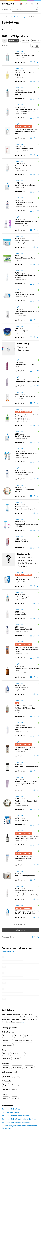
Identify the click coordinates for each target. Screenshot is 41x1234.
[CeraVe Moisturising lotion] (20, 912)
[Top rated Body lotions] (20, 348)
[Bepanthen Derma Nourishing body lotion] (20, 525)
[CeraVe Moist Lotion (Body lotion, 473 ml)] (20, 579)
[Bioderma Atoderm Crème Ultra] (20, 131)
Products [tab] (5, 30)
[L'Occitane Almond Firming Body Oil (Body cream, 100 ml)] (20, 75)
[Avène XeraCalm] (20, 614)
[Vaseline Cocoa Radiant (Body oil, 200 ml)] (20, 749)
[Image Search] (36, 9)
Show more (20, 930)
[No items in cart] (37, 4)
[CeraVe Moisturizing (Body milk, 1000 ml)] (20, 437)
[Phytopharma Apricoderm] (20, 875)
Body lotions (19, 51)
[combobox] (4, 40)
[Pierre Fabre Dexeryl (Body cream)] (20, 858)
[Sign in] (26, 4)
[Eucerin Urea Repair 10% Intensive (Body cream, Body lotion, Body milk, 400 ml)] (20, 204)
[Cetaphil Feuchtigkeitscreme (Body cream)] (20, 259)
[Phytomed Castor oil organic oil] (20, 766)
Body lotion (25, 40)
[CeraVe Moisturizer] (20, 820)
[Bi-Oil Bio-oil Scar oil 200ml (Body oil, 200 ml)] (20, 398)
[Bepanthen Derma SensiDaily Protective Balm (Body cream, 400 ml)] (20, 223)
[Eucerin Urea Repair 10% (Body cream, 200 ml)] (20, 473)
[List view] (37, 45)
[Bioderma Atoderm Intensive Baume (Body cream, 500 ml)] (20, 168)
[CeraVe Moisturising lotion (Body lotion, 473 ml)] (20, 186)
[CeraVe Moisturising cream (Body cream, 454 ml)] (20, 295)
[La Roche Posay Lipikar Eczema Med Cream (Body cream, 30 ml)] (20, 313)
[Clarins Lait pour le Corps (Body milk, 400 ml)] (20, 57)
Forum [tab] (13, 30)
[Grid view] (32, 45)
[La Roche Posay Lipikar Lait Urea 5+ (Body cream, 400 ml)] (20, 729)
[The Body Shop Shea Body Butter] (20, 491)
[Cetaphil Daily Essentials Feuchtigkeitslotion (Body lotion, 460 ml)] (20, 418)
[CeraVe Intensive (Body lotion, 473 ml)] (20, 689)
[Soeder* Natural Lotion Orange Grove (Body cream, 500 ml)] (20, 670)
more (23, 1022)
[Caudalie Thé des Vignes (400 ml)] (20, 365)
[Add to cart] (37, 62)
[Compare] (31, 62)
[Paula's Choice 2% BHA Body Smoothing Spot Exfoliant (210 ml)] (20, 784)
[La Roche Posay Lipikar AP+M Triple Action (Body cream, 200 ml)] (20, 455)
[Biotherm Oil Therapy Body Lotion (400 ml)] (20, 709)
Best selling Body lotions (11, 1109)
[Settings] (20, 4)
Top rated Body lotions (10, 1112)
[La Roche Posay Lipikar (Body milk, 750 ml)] (20, 598)
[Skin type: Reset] (17, 40)
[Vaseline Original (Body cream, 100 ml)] (20, 332)
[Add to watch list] (34, 62)
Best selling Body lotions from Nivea (15, 1116)
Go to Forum (6, 952)
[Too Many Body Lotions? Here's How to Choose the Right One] (20, 560)
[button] (38, 51)
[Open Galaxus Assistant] (31, 4)
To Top (36, 937)
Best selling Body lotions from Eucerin (16, 1122)
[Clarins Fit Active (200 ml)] (20, 542)
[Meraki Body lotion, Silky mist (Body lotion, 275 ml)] (20, 838)
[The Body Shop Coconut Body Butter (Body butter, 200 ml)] (20, 803)
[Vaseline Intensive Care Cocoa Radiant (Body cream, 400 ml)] (20, 650)
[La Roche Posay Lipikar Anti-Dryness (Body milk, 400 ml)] (20, 277)
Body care (25, 17)
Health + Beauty (13, 17)
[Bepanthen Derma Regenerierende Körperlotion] (20, 508)
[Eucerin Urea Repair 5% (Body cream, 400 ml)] (20, 630)
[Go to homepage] (8, 4)
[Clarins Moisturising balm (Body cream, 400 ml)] (20, 150)
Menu (6, 9)
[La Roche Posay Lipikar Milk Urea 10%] (20, 93)
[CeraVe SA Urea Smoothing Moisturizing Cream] (20, 242)
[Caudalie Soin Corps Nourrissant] (20, 381)
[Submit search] (13, 9)
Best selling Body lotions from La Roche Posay (19, 1119)
